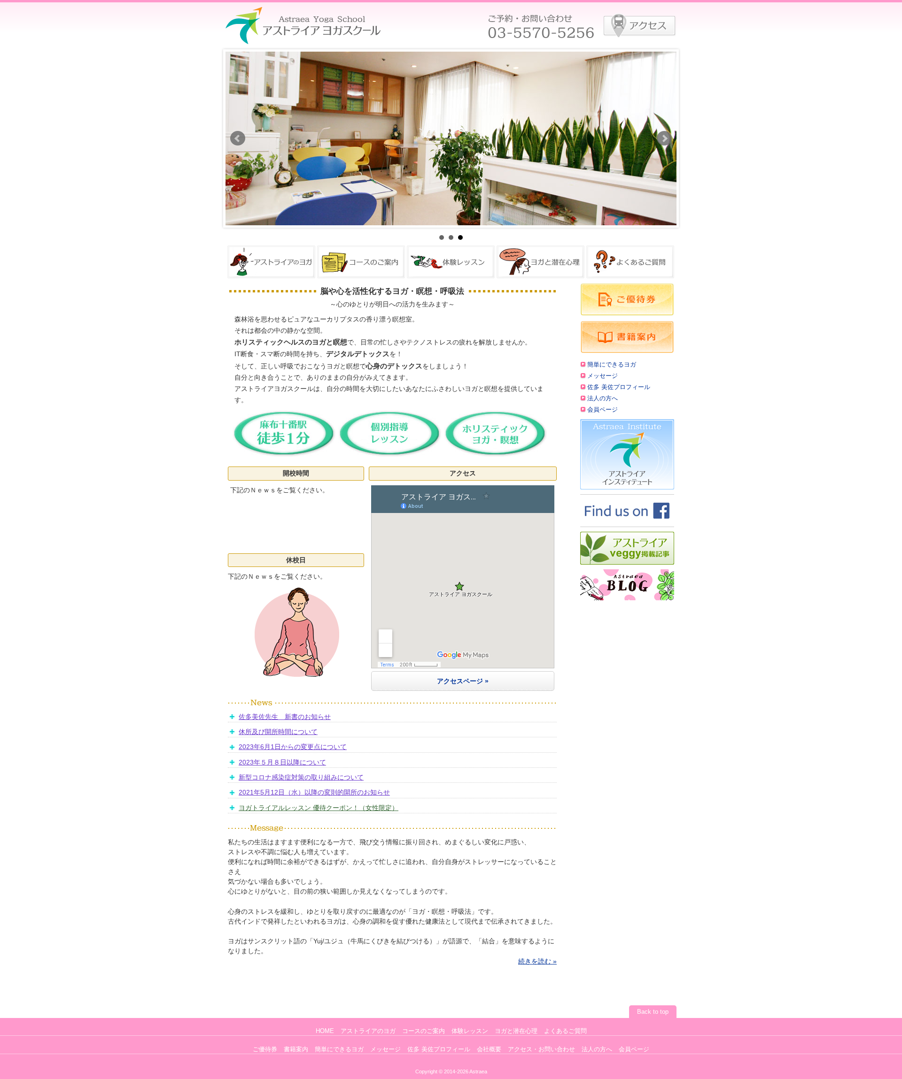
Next (664, 138)
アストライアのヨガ (368, 1031)
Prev (237, 138)
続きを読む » (537, 961)
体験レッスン (469, 1031)
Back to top (653, 1012)
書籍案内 (296, 1049)
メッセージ (602, 376)
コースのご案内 (423, 1031)
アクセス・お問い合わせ (541, 1049)
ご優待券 (265, 1049)
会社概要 (489, 1049)
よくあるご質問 (565, 1031)
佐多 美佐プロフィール (618, 387)
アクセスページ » (463, 681)
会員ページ (602, 409)
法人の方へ (602, 398)
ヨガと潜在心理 (516, 1031)
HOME (325, 1031)
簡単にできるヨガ (611, 364)
